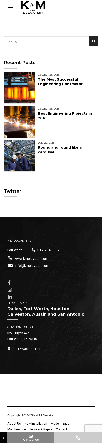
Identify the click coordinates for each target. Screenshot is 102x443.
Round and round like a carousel (60, 149)
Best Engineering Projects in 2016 (65, 115)
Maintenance (16, 429)
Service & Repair (40, 429)
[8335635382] (78, 437)
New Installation (36, 423)
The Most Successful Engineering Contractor (60, 81)
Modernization (61, 423)
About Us (14, 423)
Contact (61, 429)
